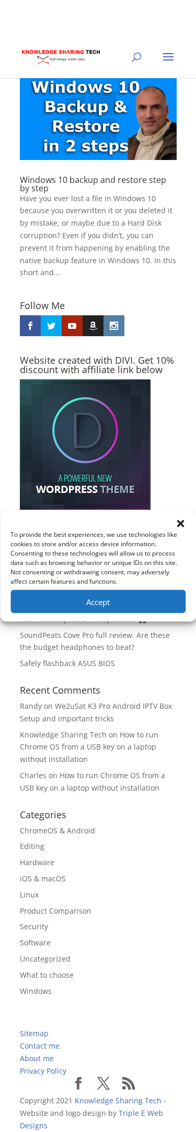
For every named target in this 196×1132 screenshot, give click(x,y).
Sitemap (34, 1033)
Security (34, 926)
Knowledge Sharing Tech (63, 735)
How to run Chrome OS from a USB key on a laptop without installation (89, 747)
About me (37, 1058)
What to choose (47, 975)
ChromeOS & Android (57, 830)
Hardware (37, 862)
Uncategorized (45, 959)
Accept (98, 601)
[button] (180, 524)
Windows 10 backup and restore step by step (93, 184)
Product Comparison (55, 911)
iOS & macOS (43, 878)
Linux (29, 895)
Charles (33, 775)
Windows (36, 991)
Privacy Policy (43, 1071)
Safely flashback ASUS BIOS (67, 663)
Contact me (40, 1046)
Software (35, 943)
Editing (32, 846)
